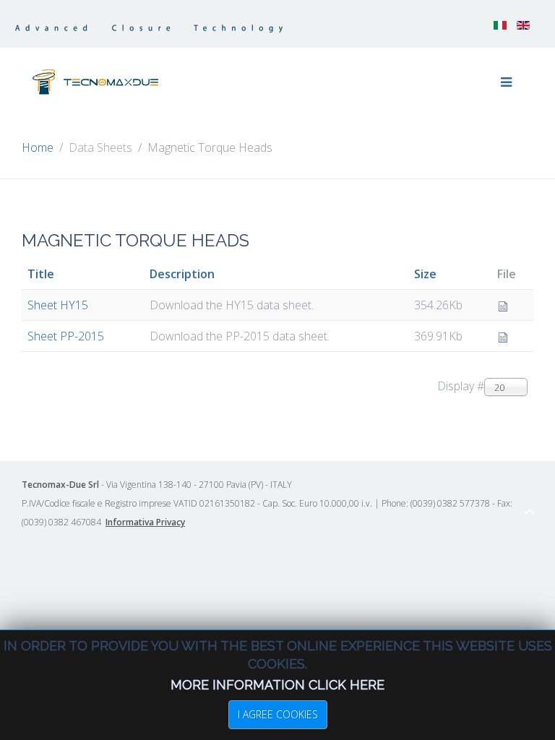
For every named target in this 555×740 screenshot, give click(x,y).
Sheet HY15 (57, 305)
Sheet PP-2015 (65, 336)
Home (37, 147)
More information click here (277, 684)
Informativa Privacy (145, 522)
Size (425, 274)
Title (40, 274)
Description (182, 274)
